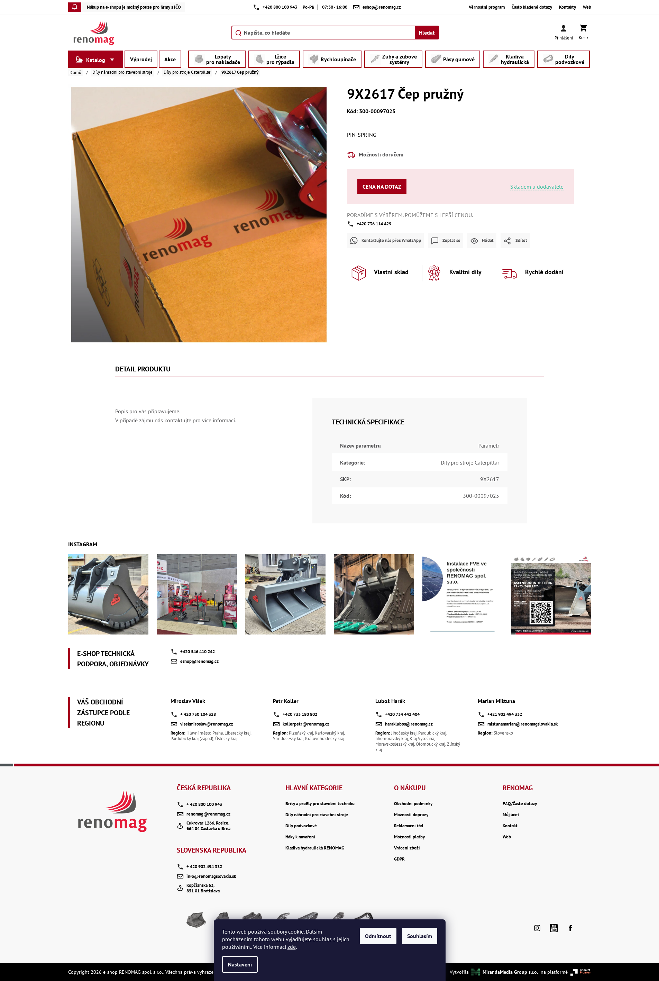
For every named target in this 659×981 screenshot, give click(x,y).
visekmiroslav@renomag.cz (206, 724)
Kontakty (567, 7)
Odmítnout (378, 936)
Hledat (427, 32)
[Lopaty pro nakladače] (196, 922)
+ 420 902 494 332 (204, 867)
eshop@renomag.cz (199, 661)
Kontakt (510, 826)
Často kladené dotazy (532, 7)
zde (291, 946)
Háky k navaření (300, 837)
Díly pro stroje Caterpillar (470, 462)
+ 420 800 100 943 (204, 804)
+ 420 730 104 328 (198, 714)
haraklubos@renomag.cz (409, 724)
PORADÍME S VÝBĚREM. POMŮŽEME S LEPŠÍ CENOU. (410, 215)
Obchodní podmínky (413, 804)
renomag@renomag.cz (208, 814)
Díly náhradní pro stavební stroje (316, 815)
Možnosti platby (409, 837)
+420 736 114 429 (374, 224)
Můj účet (511, 815)
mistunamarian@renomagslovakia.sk (522, 724)
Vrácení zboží (407, 848)
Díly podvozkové (301, 826)
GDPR (399, 859)
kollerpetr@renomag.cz (306, 724)
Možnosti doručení (381, 154)
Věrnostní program (487, 7)
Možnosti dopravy (411, 815)
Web (587, 7)
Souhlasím (419, 936)
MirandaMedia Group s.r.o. (510, 972)
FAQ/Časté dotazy (520, 804)
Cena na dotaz (382, 186)
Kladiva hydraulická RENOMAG (314, 848)
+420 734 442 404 (402, 714)
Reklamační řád (408, 826)
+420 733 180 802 (300, 714)
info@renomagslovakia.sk (211, 876)
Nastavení (240, 964)
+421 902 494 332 (504, 714)
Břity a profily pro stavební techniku (320, 804)
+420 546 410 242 (197, 652)
